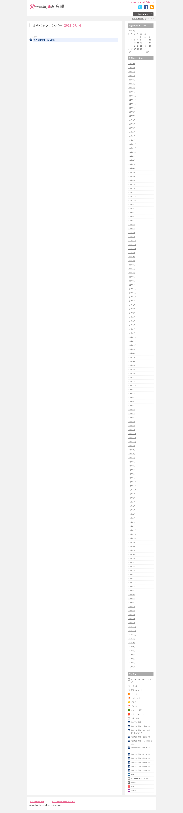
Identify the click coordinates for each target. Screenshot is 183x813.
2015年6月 (131, 602)
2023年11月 (132, 196)
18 (128, 46)
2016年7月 (131, 550)
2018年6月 (131, 458)
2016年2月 (131, 570)
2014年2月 (131, 667)
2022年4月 (131, 273)
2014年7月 (131, 647)
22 (141, 46)
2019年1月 (131, 430)
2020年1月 (131, 381)
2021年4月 (131, 321)
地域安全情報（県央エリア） (141, 762)
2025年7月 (131, 116)
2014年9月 (131, 639)
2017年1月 (131, 526)
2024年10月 (132, 152)
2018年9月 (131, 446)
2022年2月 (131, 281)
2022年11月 (132, 245)
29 (141, 49)
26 (131, 49)
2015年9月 (131, 590)
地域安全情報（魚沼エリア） (141, 770)
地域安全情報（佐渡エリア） (141, 737)
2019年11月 (132, 389)
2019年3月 (131, 422)
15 (141, 43)
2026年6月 (131, 72)
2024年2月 (131, 184)
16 (145, 43)
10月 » (148, 52)
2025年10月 (132, 104)
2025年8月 (131, 112)
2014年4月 (131, 659)
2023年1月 (131, 237)
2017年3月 (131, 518)
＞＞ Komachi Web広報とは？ (142, 2)
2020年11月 (132, 341)
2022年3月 (131, 277)
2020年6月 (131, 361)
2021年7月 (131, 309)
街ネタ (133, 790)
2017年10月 (132, 490)
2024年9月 (131, 156)
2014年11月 (132, 631)
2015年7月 (131, 598)
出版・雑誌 (135, 718)
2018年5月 (131, 462)
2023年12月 (132, 192)
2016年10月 (132, 538)
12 (131, 43)
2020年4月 (131, 369)
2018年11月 (132, 438)
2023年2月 (131, 233)
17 (150, 43)
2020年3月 (131, 373)
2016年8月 (131, 546)
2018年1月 (131, 478)
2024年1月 (131, 188)
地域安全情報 (136, 722)
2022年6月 (131, 265)
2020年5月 (131, 365)
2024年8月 (131, 160)
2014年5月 (131, 655)
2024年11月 (132, 148)
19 (131, 46)
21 (138, 46)
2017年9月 (131, 494)
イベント (134, 694)
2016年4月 (131, 562)
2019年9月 (131, 397)
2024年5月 (131, 172)
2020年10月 (132, 345)
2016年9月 (131, 542)
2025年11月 (132, 100)
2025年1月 (131, 140)
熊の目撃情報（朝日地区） (45, 40)
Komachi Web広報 (138, 18)
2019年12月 (132, 385)
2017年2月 (131, 522)
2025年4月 (131, 128)
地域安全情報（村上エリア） (141, 754)
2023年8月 (131, 208)
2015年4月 (131, 610)
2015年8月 (131, 594)
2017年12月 (132, 482)
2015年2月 (131, 619)
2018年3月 (131, 470)
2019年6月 (131, 409)
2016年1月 (131, 574)
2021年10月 (132, 297)
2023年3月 (131, 228)
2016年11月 (132, 534)
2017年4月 (131, 514)
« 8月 (129, 52)
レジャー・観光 (136, 710)
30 (145, 49)
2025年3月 (131, 132)
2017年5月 (131, 510)
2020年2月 (131, 377)
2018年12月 (132, 434)
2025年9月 (131, 108)
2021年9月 (131, 301)
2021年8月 (131, 305)
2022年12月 (132, 240)
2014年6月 (131, 651)
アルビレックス (136, 690)
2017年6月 (131, 506)
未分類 (133, 782)
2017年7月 (131, 502)
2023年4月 (131, 224)
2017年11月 (132, 486)
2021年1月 (131, 333)
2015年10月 (132, 586)
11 (128, 43)
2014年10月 (132, 635)
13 (135, 43)
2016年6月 (131, 554)
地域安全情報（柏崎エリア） (141, 758)
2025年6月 (131, 120)
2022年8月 (131, 257)
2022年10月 (132, 249)
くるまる (134, 686)
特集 (132, 786)
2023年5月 (131, 220)
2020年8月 (131, 353)
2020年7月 (131, 357)
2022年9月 (131, 253)
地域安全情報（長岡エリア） (141, 766)
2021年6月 (131, 313)
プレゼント (135, 706)
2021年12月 (132, 289)
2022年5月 (131, 269)
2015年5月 (131, 607)
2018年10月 (132, 442)
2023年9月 (131, 204)
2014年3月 (131, 663)
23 (145, 46)
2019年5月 (131, 413)
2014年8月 (131, 643)
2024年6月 (131, 168)
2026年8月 (131, 64)
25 (128, 49)
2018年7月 (131, 454)
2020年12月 (132, 337)
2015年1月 (131, 623)
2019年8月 (131, 401)
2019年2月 (131, 425)
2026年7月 (131, 68)
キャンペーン (136, 698)
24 (150, 46)
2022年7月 (131, 261)
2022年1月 (131, 285)
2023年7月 (131, 212)
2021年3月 (131, 325)
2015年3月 (131, 615)
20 (135, 46)
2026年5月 (131, 76)
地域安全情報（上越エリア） (141, 726)
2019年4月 (131, 417)
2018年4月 (131, 466)
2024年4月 (131, 176)
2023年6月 (131, 216)
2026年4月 (131, 80)
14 (138, 43)
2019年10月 (132, 393)
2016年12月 (132, 530)
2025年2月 (131, 136)
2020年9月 (131, 349)
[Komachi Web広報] (47, 9)
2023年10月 (132, 200)
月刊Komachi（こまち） (140, 778)
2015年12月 (132, 578)
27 (135, 49)
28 (138, 49)
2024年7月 (131, 164)
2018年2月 (131, 474)
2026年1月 (131, 92)
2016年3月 (131, 566)
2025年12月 (132, 96)
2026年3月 (131, 84)
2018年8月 (131, 450)
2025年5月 (131, 124)
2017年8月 (131, 498)
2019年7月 (131, 405)
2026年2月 (131, 88)
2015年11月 (132, 582)
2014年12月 (132, 627)
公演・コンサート (137, 714)
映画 (132, 774)
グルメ (133, 702)
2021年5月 (131, 317)
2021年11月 (132, 293)
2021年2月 (131, 329)
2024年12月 (132, 144)
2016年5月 (131, 558)
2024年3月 (131, 180)
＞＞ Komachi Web (37, 802)
